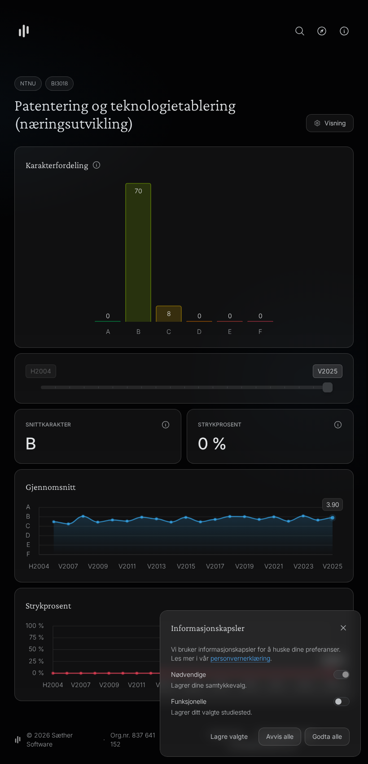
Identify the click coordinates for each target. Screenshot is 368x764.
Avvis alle (280, 736)
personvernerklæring (240, 658)
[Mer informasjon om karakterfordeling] (96, 164)
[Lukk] (343, 628)
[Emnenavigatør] (321, 31)
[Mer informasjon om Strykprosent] (337, 424)
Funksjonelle (188, 701)
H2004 (41, 371)
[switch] (341, 701)
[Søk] (300, 31)
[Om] (344, 31)
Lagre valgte (229, 736)
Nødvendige (188, 674)
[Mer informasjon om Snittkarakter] (165, 424)
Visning (335, 123)
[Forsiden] (23, 31)
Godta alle (327, 736)
